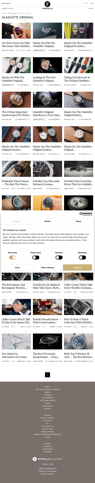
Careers (47, 395)
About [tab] (78, 221)
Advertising (47, 398)
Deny (17, 267)
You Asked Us (47, 426)
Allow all (77, 267)
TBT (47, 423)
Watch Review (47, 432)
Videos (47, 403)
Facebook (47, 446)
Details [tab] (48, 221)
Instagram (47, 449)
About (47, 392)
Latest (47, 437)
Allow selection (47, 267)
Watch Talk (47, 429)
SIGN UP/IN (6, 3)
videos (90, 8)
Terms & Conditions (47, 471)
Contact (48, 409)
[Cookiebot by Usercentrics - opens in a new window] (81, 214)
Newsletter (47, 406)
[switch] (35, 258)
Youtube (47, 452)
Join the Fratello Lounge (47, 389)
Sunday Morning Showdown (47, 434)
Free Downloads (48, 400)
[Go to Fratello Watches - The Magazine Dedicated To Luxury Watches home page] (47, 2)
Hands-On (47, 420)
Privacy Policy (47, 474)
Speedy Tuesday (47, 418)
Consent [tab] (16, 221)
